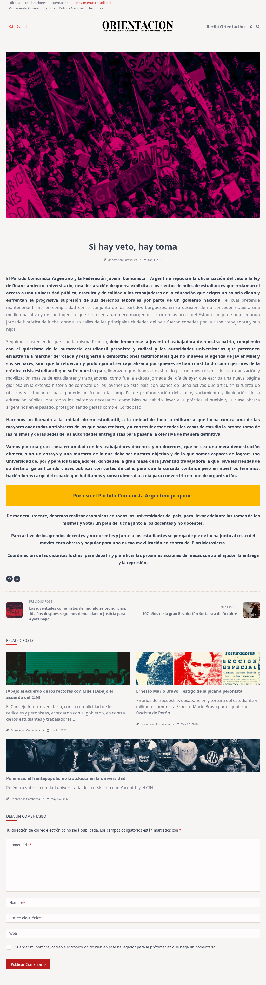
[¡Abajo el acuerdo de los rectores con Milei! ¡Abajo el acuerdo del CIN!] (68, 668)
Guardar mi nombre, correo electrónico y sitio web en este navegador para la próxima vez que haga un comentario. (115, 946)
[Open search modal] (258, 26)
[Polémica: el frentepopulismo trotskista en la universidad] (133, 755)
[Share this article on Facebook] (9, 579)
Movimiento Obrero (23, 8)
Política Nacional (71, 8)
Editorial (14, 2)
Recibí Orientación (226, 27)
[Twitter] (18, 26)
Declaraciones (35, 2)
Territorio (96, 8)
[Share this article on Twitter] (17, 579)
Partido (49, 8)
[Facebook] (11, 26)
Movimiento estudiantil (93, 2)
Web (13, 933)
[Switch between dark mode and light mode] (251, 26)
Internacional (61, 2)
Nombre (17, 902)
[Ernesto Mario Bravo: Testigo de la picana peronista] (198, 668)
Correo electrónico (26, 917)
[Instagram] (25, 26)
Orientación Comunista (122, 260)
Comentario (20, 844)
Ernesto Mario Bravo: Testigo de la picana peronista (189, 691)
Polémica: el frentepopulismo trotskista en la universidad (65, 778)
